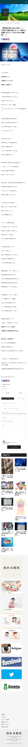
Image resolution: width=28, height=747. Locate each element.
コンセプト (4, 717)
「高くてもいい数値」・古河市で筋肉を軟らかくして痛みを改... (7, 533)
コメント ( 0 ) (7, 398)
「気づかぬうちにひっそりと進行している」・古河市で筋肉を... (20, 518)
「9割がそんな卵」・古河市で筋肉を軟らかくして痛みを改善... (7, 550)
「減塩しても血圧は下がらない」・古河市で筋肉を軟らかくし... (7, 492)
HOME (3, 714)
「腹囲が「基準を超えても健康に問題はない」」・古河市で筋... (20, 493)
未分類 (7, 36)
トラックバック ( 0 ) (20, 398)
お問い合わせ (4, 726)
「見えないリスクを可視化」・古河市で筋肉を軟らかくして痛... (20, 469)
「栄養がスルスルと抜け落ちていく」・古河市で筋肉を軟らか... (7, 477)
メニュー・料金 (5, 719)
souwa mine (8, 384)
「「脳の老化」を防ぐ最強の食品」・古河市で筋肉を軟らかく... (20, 533)
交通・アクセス (5, 724)
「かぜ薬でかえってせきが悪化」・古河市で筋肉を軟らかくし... (7, 509)
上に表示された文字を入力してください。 (10, 442)
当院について (4, 722)
